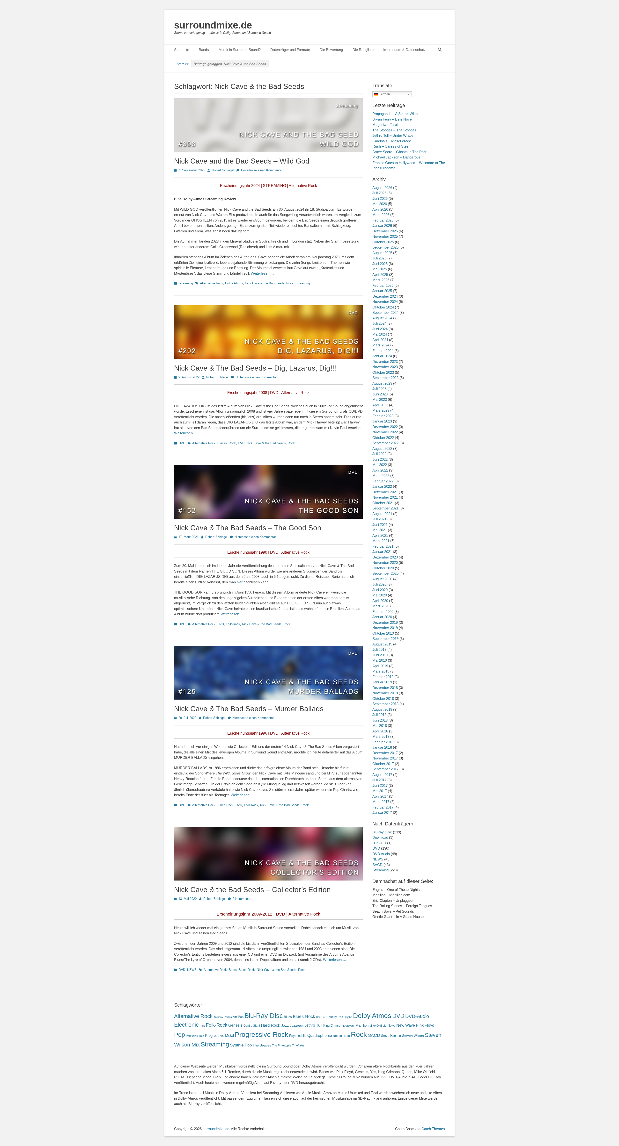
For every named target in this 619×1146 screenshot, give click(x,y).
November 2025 (385, 236)
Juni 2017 (380, 785)
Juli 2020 (379, 584)
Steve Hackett (391, 1036)
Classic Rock (226, 443)
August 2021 (382, 514)
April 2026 (380, 209)
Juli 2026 (379, 193)
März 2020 (380, 606)
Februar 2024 (382, 351)
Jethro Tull (313, 1025)
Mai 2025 (379, 269)
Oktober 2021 (383, 503)
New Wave (405, 1025)
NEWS (192, 970)
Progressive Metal (219, 1036)
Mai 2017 (379, 791)
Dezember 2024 (385, 296)
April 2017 (380, 796)
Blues (233, 970)
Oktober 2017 (383, 764)
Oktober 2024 (383, 307)
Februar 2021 (382, 546)
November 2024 (385, 302)
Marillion (361, 1025)
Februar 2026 (382, 220)
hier (240, 582)
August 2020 (382, 579)
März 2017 (380, 802)
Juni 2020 (380, 590)
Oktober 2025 (383, 242)
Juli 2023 (379, 389)
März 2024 (380, 345)
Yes (302, 1045)
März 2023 (380, 410)
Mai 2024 (379, 334)
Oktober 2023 (383, 372)
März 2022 (380, 475)
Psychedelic (297, 1036)
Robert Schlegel (223, 170)
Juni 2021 (380, 525)
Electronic (186, 1025)
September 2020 (385, 573)
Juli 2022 (379, 454)
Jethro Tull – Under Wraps (392, 135)
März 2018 (380, 736)
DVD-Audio (417, 1016)
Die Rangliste (363, 50)
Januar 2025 (382, 291)
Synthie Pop (241, 1045)
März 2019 (380, 671)
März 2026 (380, 215)
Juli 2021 (379, 519)
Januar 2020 (382, 617)
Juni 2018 (380, 720)
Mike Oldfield (378, 1025)
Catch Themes (433, 1129)
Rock (290, 283)
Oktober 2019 (383, 633)
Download (380, 837)
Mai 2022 (379, 465)
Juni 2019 (380, 655)
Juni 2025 (380, 264)
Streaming (186, 283)
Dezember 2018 (385, 688)
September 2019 (385, 639)
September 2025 (385, 247)
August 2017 (382, 775)
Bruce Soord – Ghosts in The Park (399, 152)
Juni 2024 (380, 329)
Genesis (235, 1025)
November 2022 (385, 432)
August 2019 (382, 644)
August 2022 (382, 448)
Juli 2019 (379, 649)
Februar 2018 (382, 742)
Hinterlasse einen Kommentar (261, 170)
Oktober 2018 (383, 698)
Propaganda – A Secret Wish (395, 114)
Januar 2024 (382, 356)
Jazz (285, 1025)
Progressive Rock (261, 1034)
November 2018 (385, 693)
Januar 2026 (382, 225)
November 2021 (385, 497)
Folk (202, 1025)
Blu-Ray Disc (263, 1015)
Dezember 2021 (385, 492)
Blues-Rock (225, 805)
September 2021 (385, 508)
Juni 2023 (380, 394)
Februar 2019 (382, 677)
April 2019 (380, 666)
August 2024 (382, 318)
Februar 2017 (382, 807)
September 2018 (385, 704)
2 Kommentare (243, 899)
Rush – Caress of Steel (390, 146)
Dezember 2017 (385, 753)
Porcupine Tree (195, 1035)
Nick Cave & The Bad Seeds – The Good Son (247, 528)
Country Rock (335, 1017)
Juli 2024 (379, 323)
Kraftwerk (348, 1025)
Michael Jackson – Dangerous (396, 157)
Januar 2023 (382, 421)
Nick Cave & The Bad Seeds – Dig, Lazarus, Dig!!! (255, 368)
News (391, 1025)
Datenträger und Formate (290, 50)
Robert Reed (341, 1036)
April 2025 (380, 274)
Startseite (181, 50)
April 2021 (380, 535)
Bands (204, 50)
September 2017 (385, 769)
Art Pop (238, 1017)
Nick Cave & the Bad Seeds (264, 283)
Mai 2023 (379, 399)
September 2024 (385, 312)
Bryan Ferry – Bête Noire (392, 119)
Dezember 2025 (385, 231)
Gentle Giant (251, 1025)
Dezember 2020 (385, 557)
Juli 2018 (379, 715)
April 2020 (380, 601)
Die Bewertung (331, 50)
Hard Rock (270, 1025)
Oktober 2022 (383, 438)
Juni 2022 (380, 459)
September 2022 (385, 443)
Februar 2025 (382, 285)
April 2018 (380, 731)
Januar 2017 (382, 812)
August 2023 (382, 383)
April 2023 (380, 405)
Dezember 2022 (385, 427)
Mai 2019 (379, 660)
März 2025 (380, 280)
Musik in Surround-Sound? (240, 50)
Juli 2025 (379, 258)
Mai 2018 (379, 725)
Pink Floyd (425, 1025)
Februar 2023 (382, 416)
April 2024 (380, 340)
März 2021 (380, 541)
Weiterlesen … (262, 273)
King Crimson (332, 1025)
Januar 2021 (382, 552)
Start (183, 64)
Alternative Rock (211, 283)
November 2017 (385, 758)
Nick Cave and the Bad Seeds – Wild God (242, 161)
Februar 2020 (382, 611)
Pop (179, 1034)
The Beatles (262, 1045)
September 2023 (385, 378)
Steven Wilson (413, 1036)
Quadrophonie (319, 1035)
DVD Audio (381, 854)
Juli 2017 (379, 780)
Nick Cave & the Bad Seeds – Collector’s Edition (252, 890)
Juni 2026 (380, 198)
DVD (182, 443)
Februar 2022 (382, 481)
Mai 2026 (379, 204)
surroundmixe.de (213, 25)
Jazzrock (296, 1025)
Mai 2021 (379, 530)
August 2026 (382, 188)
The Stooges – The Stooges (394, 130)
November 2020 (385, 562)
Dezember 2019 (385, 622)
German (384, 94)
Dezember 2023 (385, 361)
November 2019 (385, 628)
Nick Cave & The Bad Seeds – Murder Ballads (249, 709)
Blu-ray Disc (382, 832)
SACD (377, 865)
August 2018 (382, 709)
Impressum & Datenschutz (404, 50)
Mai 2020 (379, 595)
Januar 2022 (382, 486)
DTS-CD (379, 843)
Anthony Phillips (223, 1017)
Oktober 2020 (383, 568)
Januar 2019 (382, 682)
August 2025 (382, 253)
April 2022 (380, 470)
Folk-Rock (233, 624)
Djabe (348, 1017)
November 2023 (385, 367)
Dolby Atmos (234, 283)
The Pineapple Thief (285, 1045)
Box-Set (320, 1017)
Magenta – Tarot (385, 124)
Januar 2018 (382, 747)
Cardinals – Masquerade (391, 141)
